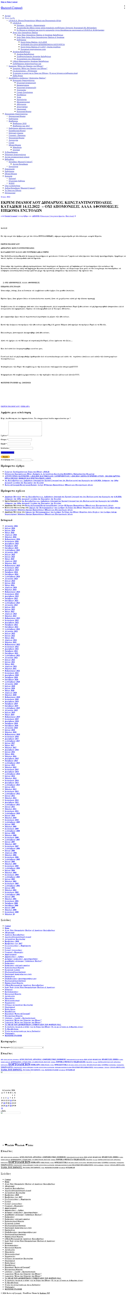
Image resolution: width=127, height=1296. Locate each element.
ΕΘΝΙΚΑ (53, 1062)
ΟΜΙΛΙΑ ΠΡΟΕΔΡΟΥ (28, 1067)
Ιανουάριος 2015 (12, 769)
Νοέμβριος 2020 (11, 677)
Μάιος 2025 (9, 558)
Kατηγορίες (6, 1047)
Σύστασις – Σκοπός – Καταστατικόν (20, 1018)
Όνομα (4, 439)
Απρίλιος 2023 (11, 613)
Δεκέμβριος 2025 (12, 543)
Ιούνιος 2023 (10, 609)
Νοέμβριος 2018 (11, 723)
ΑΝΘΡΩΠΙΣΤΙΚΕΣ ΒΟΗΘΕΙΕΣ (54, 1059)
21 (11, 1103)
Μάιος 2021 (9, 664)
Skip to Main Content (9, 2)
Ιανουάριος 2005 (12, 866)
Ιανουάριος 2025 (12, 567)
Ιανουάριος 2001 (12, 901)
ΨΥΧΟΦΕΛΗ (62, 1070)
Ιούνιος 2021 (10, 662)
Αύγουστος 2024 (11, 578)
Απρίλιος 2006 (11, 852)
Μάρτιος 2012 (10, 798)
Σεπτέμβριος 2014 (12, 773)
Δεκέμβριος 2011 (12, 802)
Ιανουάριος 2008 (12, 837)
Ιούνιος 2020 (10, 688)
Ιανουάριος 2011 (12, 811)
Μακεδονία (9, 998)
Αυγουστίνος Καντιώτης (15, 939)
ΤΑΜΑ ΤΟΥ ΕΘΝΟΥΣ (11, 1069)
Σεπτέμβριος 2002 (12, 885)
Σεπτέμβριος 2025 (12, 550)
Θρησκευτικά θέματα (14, 983)
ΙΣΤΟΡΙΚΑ (105, 1065)
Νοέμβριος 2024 (11, 572)
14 (11, 1100)
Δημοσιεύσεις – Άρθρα (14, 956)
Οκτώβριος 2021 (11, 653)
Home (7, 928)
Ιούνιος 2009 (10, 824)
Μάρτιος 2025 (10, 563)
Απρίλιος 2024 (11, 587)
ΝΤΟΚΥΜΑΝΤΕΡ (17, 1067)
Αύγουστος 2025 (11, 552)
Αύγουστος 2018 (11, 727)
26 (6, 1105)
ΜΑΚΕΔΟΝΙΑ (120, 1065)
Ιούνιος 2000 (10, 907)
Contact (8, 926)
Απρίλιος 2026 (11, 534)
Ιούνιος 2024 (10, 583)
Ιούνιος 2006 (10, 850)
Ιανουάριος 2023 (12, 620)
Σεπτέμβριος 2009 (12, 822)
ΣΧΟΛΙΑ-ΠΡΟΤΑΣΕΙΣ (117, 1067)
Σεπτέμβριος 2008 (12, 830)
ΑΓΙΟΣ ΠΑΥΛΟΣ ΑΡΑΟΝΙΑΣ (11, 1059)
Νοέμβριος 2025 (11, 545)
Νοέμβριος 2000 (11, 903)
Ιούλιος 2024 (10, 580)
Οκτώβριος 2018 (11, 725)
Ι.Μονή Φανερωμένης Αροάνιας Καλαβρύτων (24, 985)
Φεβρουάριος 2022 (12, 644)
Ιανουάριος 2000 (12, 912)
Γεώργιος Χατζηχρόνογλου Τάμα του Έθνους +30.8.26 (27, 471)
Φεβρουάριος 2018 (12, 734)
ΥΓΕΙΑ (43, 1070)
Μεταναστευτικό (12, 1000)
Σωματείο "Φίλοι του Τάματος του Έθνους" (23, 1022)
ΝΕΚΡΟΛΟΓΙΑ (7, 1067)
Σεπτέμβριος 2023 (12, 602)
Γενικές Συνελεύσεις (13, 950)
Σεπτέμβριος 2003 (12, 876)
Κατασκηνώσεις (11, 991)
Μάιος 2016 (9, 754)
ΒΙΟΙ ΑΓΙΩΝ (88, 1059)
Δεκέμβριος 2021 (12, 648)
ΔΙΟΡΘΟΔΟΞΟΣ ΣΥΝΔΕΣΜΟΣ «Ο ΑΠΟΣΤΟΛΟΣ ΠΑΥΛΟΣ (31, 1062)
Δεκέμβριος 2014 (12, 771)
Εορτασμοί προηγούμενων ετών (18, 974)
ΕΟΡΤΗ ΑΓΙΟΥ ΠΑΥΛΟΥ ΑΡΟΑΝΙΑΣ (109, 1062)
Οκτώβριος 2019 (11, 705)
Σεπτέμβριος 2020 (12, 681)
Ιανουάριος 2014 (12, 780)
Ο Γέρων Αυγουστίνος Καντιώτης (19, 1005)
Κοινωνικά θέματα (13, 994)
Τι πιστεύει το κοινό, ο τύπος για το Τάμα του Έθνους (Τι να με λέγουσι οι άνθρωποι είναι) (44, 1026)
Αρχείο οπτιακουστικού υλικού (18, 937)
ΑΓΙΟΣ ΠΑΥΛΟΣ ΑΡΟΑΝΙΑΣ (30, 1059)
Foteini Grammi (11, 216)
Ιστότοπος (5, 448)
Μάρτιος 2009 (10, 826)
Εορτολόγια (10, 976)
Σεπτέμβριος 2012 (12, 793)
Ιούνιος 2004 (10, 870)
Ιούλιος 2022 (10, 633)
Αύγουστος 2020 (11, 683)
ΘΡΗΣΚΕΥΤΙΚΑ (61, 1064)
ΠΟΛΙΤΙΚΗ (76, 1067)
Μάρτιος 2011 (10, 809)
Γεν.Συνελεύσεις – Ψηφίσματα (18, 945)
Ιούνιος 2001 (10, 896)
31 (2, 1108)
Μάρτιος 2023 (10, 616)
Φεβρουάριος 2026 (12, 539)
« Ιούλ (3, 1110)
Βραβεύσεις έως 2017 (13, 943)
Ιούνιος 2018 (10, 730)
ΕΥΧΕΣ (52, 1065)
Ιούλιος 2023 (10, 607)
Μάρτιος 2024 (10, 589)
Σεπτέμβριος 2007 (12, 839)
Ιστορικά (9, 989)
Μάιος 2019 (9, 714)
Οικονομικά (10, 1007)
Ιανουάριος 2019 (12, 719)
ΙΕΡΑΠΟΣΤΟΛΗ (92, 1065)
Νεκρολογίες (10, 1002)
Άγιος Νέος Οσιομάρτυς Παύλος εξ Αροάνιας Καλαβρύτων (30, 930)
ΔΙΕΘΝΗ (35, 216)
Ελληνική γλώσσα (12, 969)
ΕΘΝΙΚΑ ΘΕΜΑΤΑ (64, 1061)
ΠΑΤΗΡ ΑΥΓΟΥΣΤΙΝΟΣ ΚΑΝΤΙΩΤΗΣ (44, 1067)
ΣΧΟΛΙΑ (106, 1067)
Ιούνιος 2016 (10, 751)
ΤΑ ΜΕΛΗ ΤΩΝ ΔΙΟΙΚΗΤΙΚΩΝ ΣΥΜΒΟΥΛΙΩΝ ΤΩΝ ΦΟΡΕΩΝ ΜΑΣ (33, 1024)
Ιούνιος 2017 (10, 743)
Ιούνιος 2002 (10, 887)
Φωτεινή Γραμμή (12, 7)
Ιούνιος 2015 (10, 765)
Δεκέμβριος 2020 (12, 675)
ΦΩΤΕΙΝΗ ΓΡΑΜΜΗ (13, 1035)
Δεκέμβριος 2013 (12, 782)
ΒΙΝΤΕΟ (82, 1059)
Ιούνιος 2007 (10, 841)
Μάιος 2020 (9, 690)
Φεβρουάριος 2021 (12, 670)
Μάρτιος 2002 (10, 890)
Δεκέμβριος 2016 (12, 749)
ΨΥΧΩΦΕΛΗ (70, 1070)
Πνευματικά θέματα (14, 1015)
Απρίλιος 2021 (11, 666)
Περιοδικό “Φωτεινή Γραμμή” (17, 1013)
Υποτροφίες (10, 1033)
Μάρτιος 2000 (10, 909)
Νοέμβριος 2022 (11, 624)
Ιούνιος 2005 (10, 861)
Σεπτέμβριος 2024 (12, 576)
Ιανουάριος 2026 (12, 541)
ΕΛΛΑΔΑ (95, 1062)
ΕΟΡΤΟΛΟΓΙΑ (4, 1065)
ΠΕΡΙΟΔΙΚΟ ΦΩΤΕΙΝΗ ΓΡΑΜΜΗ (63, 1067)
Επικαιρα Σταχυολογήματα (52, 216)
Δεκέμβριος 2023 (12, 596)
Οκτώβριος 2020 (11, 679)
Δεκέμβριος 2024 (12, 569)
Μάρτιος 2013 (10, 789)
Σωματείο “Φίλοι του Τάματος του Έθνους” (23, 1020)
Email (4, 443)
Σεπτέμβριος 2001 (12, 894)
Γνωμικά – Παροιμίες (14, 952)
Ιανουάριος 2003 (12, 883)
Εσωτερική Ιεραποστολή (15, 980)
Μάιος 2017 (9, 745)
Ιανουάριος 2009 (12, 828)
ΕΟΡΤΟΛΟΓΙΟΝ (19, 1064)
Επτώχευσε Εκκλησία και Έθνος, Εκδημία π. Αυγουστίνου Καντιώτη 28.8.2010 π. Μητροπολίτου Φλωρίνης (50, 474)
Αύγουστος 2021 (11, 657)
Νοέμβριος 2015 (11, 760)
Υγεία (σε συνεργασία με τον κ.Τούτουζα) (22, 1031)
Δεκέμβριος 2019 (12, 701)
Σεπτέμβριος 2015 (12, 762)
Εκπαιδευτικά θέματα (14, 967)
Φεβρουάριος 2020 (12, 697)
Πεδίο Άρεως (10, 1009)
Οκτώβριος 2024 (11, 574)
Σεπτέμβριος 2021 (12, 655)
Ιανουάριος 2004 (12, 874)
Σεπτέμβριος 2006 (12, 848)
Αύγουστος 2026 (11, 526)
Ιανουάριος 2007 (12, 846)
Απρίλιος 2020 (11, 692)
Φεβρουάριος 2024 (12, 591)
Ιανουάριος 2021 (12, 673)
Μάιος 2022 (9, 637)
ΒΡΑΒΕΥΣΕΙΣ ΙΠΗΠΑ (110, 1059)
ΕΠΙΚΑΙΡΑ (25, 406)
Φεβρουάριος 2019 (12, 716)
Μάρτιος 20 (10, 914)
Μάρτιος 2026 (10, 537)
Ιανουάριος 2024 (12, 594)
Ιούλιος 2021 (10, 659)
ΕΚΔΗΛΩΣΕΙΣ (80, 1061)
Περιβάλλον (10, 1011)
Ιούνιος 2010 (10, 815)
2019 (2, 1059)
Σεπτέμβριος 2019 (12, 708)
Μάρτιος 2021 (10, 668)
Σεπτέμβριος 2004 (12, 868)
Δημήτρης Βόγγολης (13, 496)
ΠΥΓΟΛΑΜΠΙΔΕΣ (99, 1067)
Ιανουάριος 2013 (12, 791)
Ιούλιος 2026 (10, 528)
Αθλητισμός (10, 932)
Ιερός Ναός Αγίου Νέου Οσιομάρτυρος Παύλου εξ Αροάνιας (30, 987)
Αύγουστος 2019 (11, 710)
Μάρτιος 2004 (10, 872)
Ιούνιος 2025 (10, 556)
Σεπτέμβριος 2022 (12, 629)
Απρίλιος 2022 (11, 640)
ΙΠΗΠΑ (99, 1065)
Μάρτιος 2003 (10, 881)
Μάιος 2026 (9, 532)
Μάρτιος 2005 (10, 863)
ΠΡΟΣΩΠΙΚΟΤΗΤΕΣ (87, 1067)
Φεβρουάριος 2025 (12, 565)
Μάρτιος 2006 (10, 855)
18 (4, 1103)
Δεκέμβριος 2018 (12, 721)
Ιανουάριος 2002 (12, 892)
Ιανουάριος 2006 (12, 857)
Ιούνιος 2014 (10, 776)
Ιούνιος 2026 (10, 530)
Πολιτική (70, 216)
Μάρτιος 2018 (10, 732)
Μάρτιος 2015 (10, 767)
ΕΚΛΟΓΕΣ (89, 1062)
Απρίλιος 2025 (11, 561)
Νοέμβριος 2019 (11, 703)
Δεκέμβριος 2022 (12, 622)
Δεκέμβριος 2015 (12, 758)
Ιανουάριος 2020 (12, 699)
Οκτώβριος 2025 (11, 548)
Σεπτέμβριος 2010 (12, 813)
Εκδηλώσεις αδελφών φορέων (17, 965)
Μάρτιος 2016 (10, 756)
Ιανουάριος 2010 (12, 819)
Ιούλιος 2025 (10, 554)
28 (11, 1105)
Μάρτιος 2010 (10, 817)
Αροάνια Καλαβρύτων (14, 934)
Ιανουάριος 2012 (12, 800)
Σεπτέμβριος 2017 (12, 741)
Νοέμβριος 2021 (11, 651)
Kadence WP (45, 1293)
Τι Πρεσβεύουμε (12, 1029)
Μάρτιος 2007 (10, 844)
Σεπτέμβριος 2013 (12, 784)
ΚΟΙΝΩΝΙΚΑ (112, 1065)
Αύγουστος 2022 (11, 631)
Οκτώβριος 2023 (11, 600)
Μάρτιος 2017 (10, 747)
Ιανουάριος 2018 (12, 736)
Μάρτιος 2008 (10, 835)
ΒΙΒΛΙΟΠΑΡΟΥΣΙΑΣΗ (73, 1059)
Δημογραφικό (10, 954)
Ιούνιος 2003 (10, 879)
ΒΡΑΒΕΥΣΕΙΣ (97, 1059)
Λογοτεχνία (10, 996)
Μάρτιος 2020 (10, 694)
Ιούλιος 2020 (10, 686)
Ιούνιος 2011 (10, 806)
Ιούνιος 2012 (10, 795)
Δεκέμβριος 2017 (12, 738)
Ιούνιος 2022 (10, 635)
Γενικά (8, 947)
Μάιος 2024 (9, 585)
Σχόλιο (4, 435)
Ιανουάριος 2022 (12, 646)
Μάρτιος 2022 (10, 642)
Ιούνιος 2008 (10, 833)
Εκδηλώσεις (10, 963)
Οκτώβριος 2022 (11, 626)
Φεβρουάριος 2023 (12, 618)
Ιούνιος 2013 (10, 787)
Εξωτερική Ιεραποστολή (15, 972)
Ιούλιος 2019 (10, 712)
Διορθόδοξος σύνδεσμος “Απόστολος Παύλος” (23, 961)
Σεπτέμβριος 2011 (12, 804)
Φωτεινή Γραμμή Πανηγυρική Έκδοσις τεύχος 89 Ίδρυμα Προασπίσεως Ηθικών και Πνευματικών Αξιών (49, 485)
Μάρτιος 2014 (10, 778)
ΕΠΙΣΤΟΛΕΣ (45, 1065)
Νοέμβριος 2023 (11, 598)
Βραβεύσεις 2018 (12, 941)
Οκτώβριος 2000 (11, 905)
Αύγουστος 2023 (11, 605)
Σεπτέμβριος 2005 (12, 859)
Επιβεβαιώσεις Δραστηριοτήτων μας (21, 978)
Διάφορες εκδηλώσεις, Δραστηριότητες (21, 958)
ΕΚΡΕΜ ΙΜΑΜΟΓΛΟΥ (10, 406)
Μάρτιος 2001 (10, 898)
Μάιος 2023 (9, 611)
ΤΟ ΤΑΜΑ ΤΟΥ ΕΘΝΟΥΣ (32, 1070)
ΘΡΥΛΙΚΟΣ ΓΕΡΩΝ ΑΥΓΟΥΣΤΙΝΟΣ (77, 1065)
